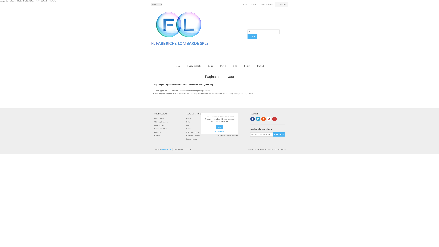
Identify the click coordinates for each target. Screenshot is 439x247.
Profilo (223, 66)
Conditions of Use (160, 129)
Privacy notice (159, 125)
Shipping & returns (161, 122)
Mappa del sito (159, 118)
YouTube (269, 119)
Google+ (274, 119)
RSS (263, 119)
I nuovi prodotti (194, 66)
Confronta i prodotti (193, 136)
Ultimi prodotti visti (192, 132)
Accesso (253, 4)
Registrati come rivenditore (228, 136)
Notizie (188, 122)
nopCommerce (166, 149)
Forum (247, 66)
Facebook (252, 119)
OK (219, 127)
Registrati (245, 4)
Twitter (258, 119)
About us (157, 132)
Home (177, 66)
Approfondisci (219, 131)
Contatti (260, 66)
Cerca (210, 66)
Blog (235, 66)
